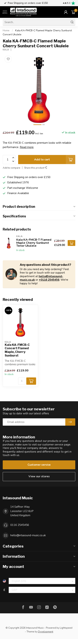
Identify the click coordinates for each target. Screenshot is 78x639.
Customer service (39, 465)
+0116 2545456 (49, 280)
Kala (6, 50)
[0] (73, 12)
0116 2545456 (19, 525)
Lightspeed (66, 628)
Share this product (34, 168)
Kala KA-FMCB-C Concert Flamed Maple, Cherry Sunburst (17, 350)
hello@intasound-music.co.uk (28, 535)
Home (6, 30)
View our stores (39, 476)
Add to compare (11, 168)
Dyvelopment (45, 631)
